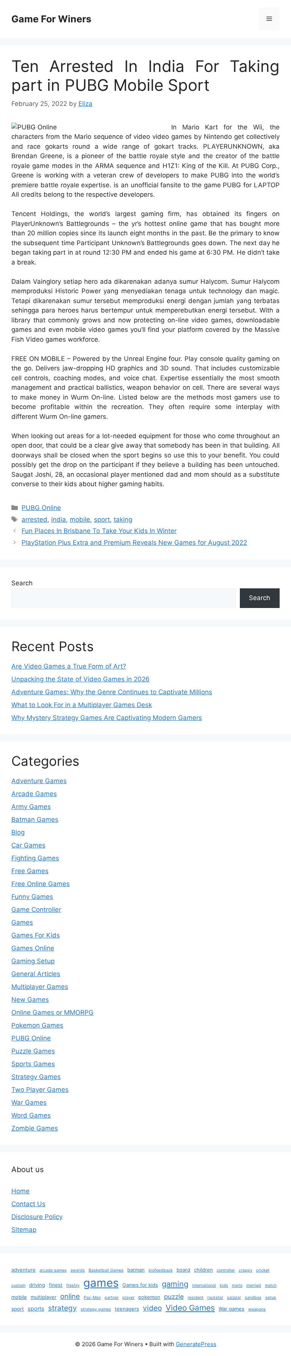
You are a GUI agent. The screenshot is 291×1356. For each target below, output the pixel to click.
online (70, 1296)
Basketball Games (106, 1270)
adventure (23, 1270)
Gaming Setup (33, 961)
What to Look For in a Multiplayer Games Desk (81, 705)
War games (231, 1309)
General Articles (35, 974)
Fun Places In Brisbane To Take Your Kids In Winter (99, 531)
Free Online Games (40, 884)
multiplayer (43, 1297)
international (204, 1285)
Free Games (29, 871)
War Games (29, 1102)
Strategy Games (36, 1077)
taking (123, 519)
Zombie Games (34, 1128)
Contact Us (28, 1204)
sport (102, 519)
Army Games (31, 806)
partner (112, 1297)
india (58, 519)
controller (226, 1270)
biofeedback (161, 1270)
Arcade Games (34, 794)
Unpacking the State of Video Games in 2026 (80, 679)
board (183, 1270)
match (271, 1285)
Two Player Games (40, 1089)
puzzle (174, 1296)
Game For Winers (51, 19)
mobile (80, 519)
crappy (245, 1270)
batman (136, 1270)
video (152, 1307)
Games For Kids (35, 935)
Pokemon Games (37, 1025)
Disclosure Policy (37, 1217)
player (128, 1297)
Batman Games (34, 819)
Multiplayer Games (39, 987)
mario (237, 1285)
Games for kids (140, 1285)
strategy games (96, 1309)
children (203, 1270)
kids (224, 1285)
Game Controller (36, 909)
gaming (175, 1284)
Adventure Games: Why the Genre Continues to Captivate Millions (111, 692)
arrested (34, 519)
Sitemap (23, 1229)
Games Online (32, 948)
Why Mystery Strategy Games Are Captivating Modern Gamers (106, 718)
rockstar (215, 1297)
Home (20, 1191)
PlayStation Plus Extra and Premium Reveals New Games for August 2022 (134, 542)
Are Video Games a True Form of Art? (68, 666)
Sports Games (33, 1064)
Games (22, 922)
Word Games (31, 1115)
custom (18, 1285)
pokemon (149, 1297)
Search (22, 583)
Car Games (28, 845)
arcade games (53, 1270)
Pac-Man (92, 1297)
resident (195, 1297)
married (253, 1285)
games (101, 1282)
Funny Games (32, 896)
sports (36, 1308)
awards (77, 1270)
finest (56, 1285)
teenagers (127, 1309)
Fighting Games (35, 858)
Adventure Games (39, 781)
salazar (234, 1297)
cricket (262, 1270)
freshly (73, 1285)
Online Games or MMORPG (52, 1012)
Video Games (190, 1307)
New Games (30, 999)
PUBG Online (41, 508)
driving (37, 1285)
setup (270, 1297)
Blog (18, 832)
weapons (257, 1309)
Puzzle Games (33, 1051)
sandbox (253, 1297)
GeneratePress (196, 1344)
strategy (62, 1307)
